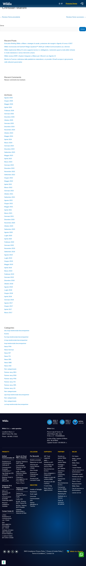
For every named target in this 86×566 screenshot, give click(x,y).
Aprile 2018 (8, 296)
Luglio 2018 (8, 290)
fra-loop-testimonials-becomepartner (16, 337)
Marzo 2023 (8, 162)
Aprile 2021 (8, 210)
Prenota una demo (77, 476)
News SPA (7, 359)
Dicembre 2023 (9, 149)
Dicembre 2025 (9, 117)
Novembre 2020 (9, 223)
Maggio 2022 (8, 181)
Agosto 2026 (8, 98)
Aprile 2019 (8, 267)
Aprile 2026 (8, 107)
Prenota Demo (71, 3)
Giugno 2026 (8, 101)
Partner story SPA (10, 385)
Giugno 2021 (8, 203)
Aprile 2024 (8, 139)
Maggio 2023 (8, 155)
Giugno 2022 (8, 178)
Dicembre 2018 (9, 280)
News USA (7, 366)
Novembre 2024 (9, 130)
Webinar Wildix (62, 491)
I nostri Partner (76, 467)
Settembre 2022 (9, 174)
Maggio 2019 (8, 264)
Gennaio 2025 (9, 123)
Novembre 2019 (9, 248)
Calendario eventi (77, 474)
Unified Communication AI (8, 457)
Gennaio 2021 (9, 216)
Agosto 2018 (8, 287)
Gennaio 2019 (9, 277)
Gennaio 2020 (9, 245)
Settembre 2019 (9, 251)
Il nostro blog (48, 486)
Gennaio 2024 (9, 146)
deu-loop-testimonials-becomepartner (16, 330)
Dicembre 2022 (9, 168)
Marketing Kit (62, 494)
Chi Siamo (75, 456)
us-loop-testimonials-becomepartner (16, 404)
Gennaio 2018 (9, 300)
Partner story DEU (10, 372)
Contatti (74, 465)
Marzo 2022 (8, 187)
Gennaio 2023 (9, 165)
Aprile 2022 (8, 184)
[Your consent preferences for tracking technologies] (4, 562)
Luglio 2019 (8, 258)
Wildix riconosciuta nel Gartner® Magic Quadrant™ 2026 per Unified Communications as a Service (37, 47)
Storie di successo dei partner (61, 502)
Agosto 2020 (8, 232)
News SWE (8, 362)
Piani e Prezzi (76, 481)
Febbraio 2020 (9, 242)
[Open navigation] (81, 3)
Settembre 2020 (9, 229)
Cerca (2, 25)
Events (6, 334)
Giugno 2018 (8, 293)
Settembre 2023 (9, 152)
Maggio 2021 (8, 207)
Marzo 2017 (8, 312)
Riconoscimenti (76, 484)
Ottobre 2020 (8, 226)
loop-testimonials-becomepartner (15, 343)
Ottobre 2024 (8, 133)
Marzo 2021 (8, 213)
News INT (7, 353)
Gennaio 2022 (9, 190)
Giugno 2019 (8, 261)
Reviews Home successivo (76, 17)
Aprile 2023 (8, 158)
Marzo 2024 (8, 142)
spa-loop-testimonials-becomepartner (16, 394)
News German (9, 350)
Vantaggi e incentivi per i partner (61, 466)
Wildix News (75, 463)
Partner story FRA (10, 378)
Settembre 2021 (9, 197)
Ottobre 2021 (8, 194)
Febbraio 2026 (9, 110)
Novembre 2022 (9, 171)
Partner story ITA (10, 382)
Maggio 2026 (8, 104)
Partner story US (9, 388)
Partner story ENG (10, 375)
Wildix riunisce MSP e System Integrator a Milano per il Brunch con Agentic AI (30, 56)
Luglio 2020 (8, 235)
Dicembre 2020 (9, 219)
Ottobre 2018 (8, 284)
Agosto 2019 (8, 255)
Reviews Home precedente (10, 17)
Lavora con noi (76, 479)
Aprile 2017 (8, 309)
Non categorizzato (10, 369)
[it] (5, 421)
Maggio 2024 (8, 136)
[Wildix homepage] (7, 3)
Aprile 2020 (8, 239)
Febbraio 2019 (9, 274)
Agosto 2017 (8, 303)
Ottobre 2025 (8, 120)
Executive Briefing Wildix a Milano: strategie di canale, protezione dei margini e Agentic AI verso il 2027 (38, 43)
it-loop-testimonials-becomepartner (15, 340)
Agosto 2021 (8, 200)
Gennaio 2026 (9, 113)
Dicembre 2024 (9, 126)
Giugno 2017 (8, 306)
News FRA (7, 346)
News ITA (7, 356)
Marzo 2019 (8, 271)
